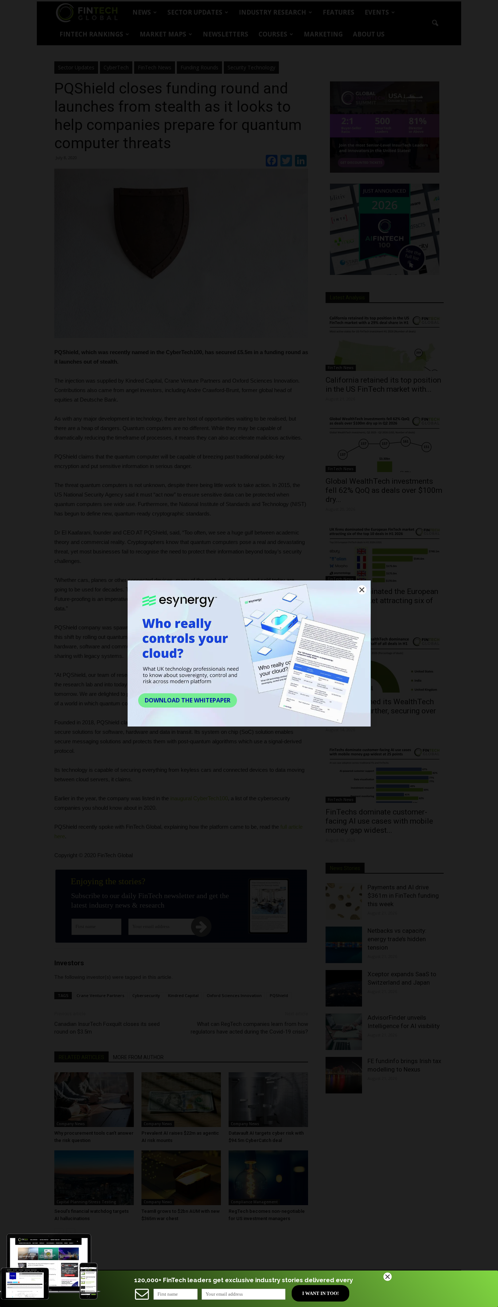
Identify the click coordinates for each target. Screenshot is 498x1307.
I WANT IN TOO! (320, 1293)
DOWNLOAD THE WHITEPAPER (187, 700)
